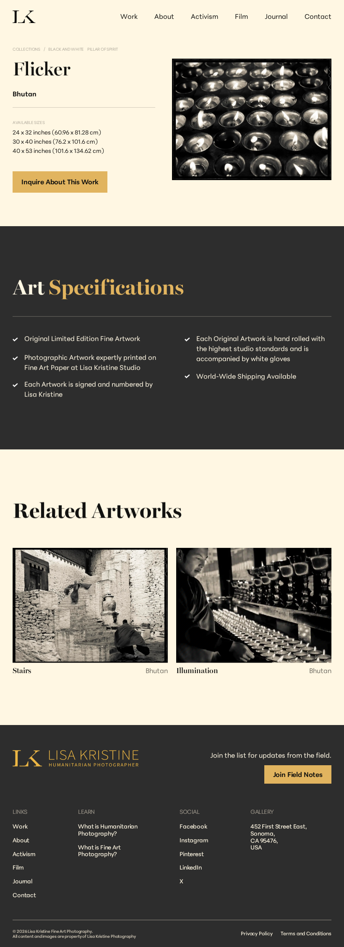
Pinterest (192, 853)
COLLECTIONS (26, 49)
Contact (24, 894)
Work (20, 826)
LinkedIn (191, 867)
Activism (24, 853)
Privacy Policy (256, 933)
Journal (22, 881)
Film (18, 867)
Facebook (193, 826)
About (21, 840)
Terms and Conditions (306, 933)
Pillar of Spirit (102, 49)
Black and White (66, 49)
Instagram (194, 840)
